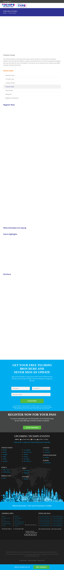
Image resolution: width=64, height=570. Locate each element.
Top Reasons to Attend (7, 523)
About (4, 516)
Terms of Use (41, 560)
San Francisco (27, 461)
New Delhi (26, 470)
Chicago (5, 454)
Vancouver (47, 452)
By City (34, 439)
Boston (5, 452)
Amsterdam (47, 463)
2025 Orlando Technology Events (45, 518)
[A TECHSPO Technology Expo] (31, 523)
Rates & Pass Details (18, 518)
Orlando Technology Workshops (57, 525)
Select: (17, 439)
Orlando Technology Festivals (57, 516)
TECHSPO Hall (9, 79)
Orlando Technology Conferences (45, 523)
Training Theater (10, 83)
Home (4, 13)
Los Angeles (27, 450)
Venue (4, 520)
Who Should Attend (6, 521)
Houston (5, 461)
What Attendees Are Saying (14, 228)
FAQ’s (4, 525)
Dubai (4, 478)
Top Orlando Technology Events (45, 521)
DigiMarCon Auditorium (11, 98)
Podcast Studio (9, 86)
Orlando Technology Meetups (57, 520)
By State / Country (43, 439)
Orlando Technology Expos (44, 525)
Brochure (7, 274)
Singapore (26, 473)
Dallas (4, 456)
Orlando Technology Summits (57, 523)
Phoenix (26, 456)
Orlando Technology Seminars (57, 521)
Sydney (26, 479)
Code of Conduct (32, 560)
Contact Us (17, 525)
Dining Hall (8, 94)
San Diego (26, 459)
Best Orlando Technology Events (45, 520)
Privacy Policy (23, 560)
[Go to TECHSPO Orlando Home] (14, 5)
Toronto (46, 450)
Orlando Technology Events (45, 516)
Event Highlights (10, 234)
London (46, 457)
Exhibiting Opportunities (19, 523)
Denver (5, 459)
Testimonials (17, 520)
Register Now (9, 105)
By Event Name (25, 439)
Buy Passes (17, 516)
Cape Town (6, 469)
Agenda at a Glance (6, 518)
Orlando (26, 454)
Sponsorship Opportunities (19, 521)
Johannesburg (6, 472)
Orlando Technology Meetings (57, 518)
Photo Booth (9, 90)
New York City (27, 452)
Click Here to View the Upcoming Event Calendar (32, 442)
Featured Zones (10, 75)
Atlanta (5, 450)
